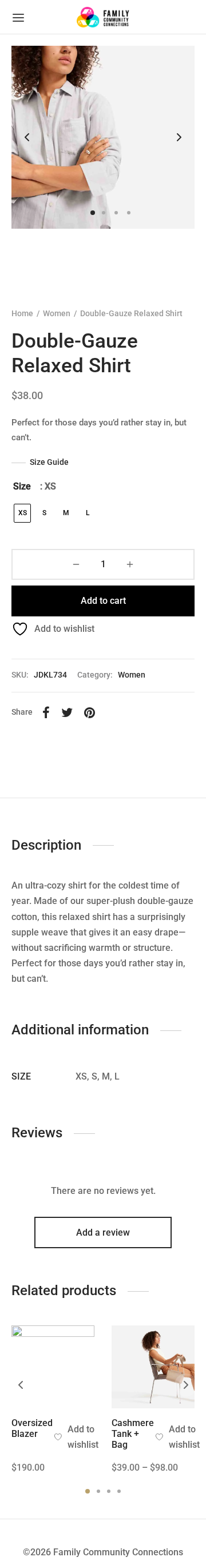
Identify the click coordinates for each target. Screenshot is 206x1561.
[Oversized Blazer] (52, 1366)
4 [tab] (119, 1491)
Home (22, 313)
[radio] (22, 513)
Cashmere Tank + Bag (133, 1433)
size (22, 486)
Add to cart (103, 600)
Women (56, 313)
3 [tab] (108, 1491)
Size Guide (49, 462)
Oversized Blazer (32, 1428)
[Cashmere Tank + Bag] (153, 1366)
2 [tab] (98, 1491)
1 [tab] (87, 1491)
